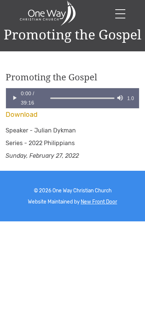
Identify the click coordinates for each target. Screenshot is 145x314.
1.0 (130, 98)
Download (22, 114)
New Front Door (99, 202)
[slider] (50, 98)
